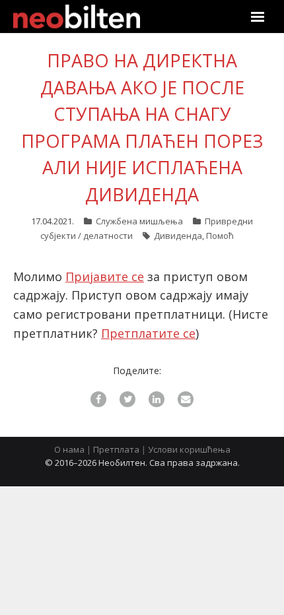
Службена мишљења (139, 221)
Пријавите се (104, 276)
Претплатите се (148, 333)
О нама (69, 449)
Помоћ (220, 236)
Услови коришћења (189, 449)
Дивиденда (178, 236)
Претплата (116, 449)
